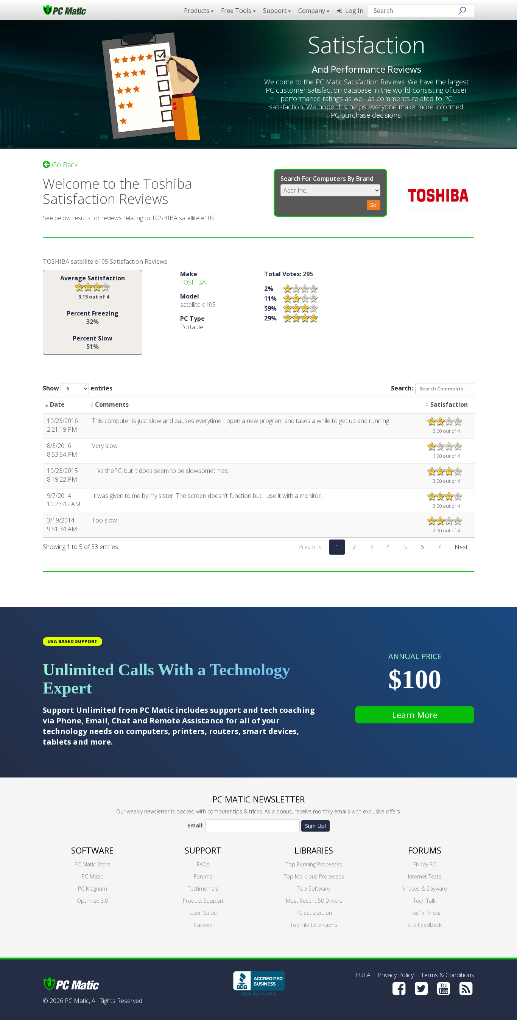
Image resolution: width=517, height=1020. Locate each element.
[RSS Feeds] (465, 988)
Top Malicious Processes (314, 876)
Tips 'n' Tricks (425, 912)
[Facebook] (398, 988)
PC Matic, (77, 1001)
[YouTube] (443, 988)
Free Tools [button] (237, 10)
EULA (363, 975)
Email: (195, 825)
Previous (310, 547)
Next (461, 547)
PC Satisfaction (314, 912)
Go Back (64, 164)
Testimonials (203, 888)
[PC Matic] (64, 9)
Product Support (203, 900)
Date (57, 404)
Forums (203, 876)
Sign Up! (315, 825)
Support (203, 850)
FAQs (203, 864)
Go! (373, 204)
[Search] (462, 10)
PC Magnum (92, 888)
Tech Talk (424, 900)
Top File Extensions (313, 924)
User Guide (203, 912)
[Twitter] (421, 988)
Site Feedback (424, 924)
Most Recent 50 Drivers (314, 900)
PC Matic (92, 876)
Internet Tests (424, 876)
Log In (352, 10)
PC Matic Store (93, 864)
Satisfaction (449, 404)
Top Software (313, 888)
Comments (112, 404)
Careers (203, 924)
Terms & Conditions (447, 975)
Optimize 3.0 (92, 900)
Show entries (77, 388)
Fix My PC (424, 864)
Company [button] (312, 10)
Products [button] (197, 10)
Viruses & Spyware (424, 888)
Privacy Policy (396, 975)
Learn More (415, 714)
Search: (402, 388)
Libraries (313, 850)
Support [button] (275, 10)
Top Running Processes (314, 864)
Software (92, 850)
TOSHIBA (193, 282)
